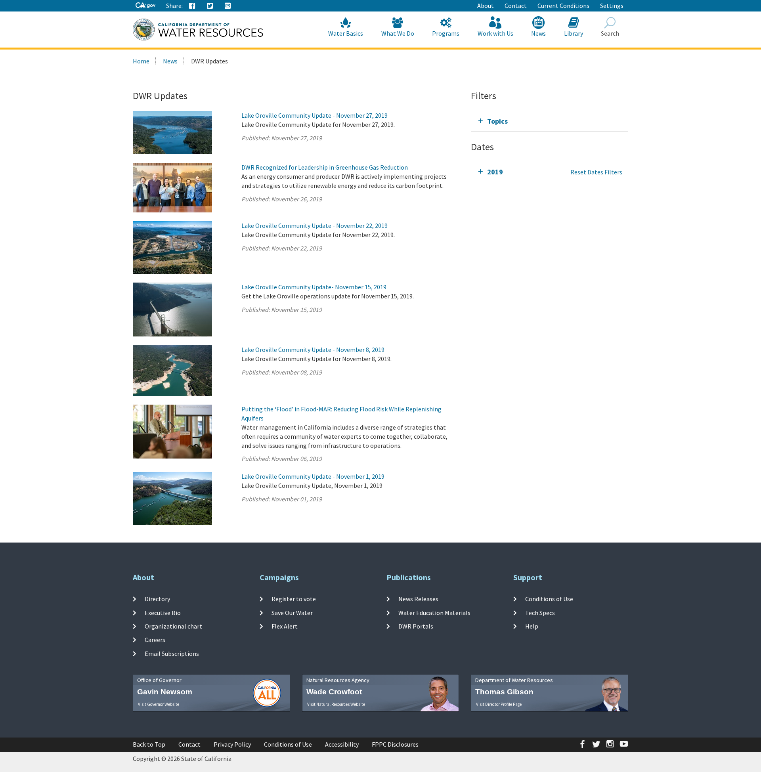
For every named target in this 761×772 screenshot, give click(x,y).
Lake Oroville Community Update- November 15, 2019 (313, 287)
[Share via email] (227, 6)
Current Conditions (563, 6)
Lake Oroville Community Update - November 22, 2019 (314, 225)
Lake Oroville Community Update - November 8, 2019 (312, 350)
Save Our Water (292, 613)
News (538, 33)
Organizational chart (173, 626)
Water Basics (345, 33)
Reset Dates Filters (596, 172)
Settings (611, 6)
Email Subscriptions (172, 653)
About (485, 6)
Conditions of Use (549, 599)
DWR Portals (415, 626)
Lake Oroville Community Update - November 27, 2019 (314, 115)
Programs (445, 33)
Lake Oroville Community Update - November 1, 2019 (312, 476)
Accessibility (342, 744)
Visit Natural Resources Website (336, 704)
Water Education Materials (434, 613)
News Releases (418, 599)
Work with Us (495, 33)
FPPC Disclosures (395, 744)
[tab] (549, 121)
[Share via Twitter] (210, 6)
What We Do (397, 33)
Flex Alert (285, 626)
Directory (157, 599)
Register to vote (294, 599)
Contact (516, 6)
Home (141, 61)
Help (531, 626)
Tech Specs (540, 613)
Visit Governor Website (158, 704)
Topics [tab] (497, 121)
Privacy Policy (232, 744)
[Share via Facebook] (192, 6)
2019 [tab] (495, 171)
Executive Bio (163, 613)
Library (573, 33)
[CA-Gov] (145, 5)
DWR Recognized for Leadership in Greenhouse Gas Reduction (324, 167)
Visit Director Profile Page (499, 704)
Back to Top (149, 744)
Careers (155, 640)
